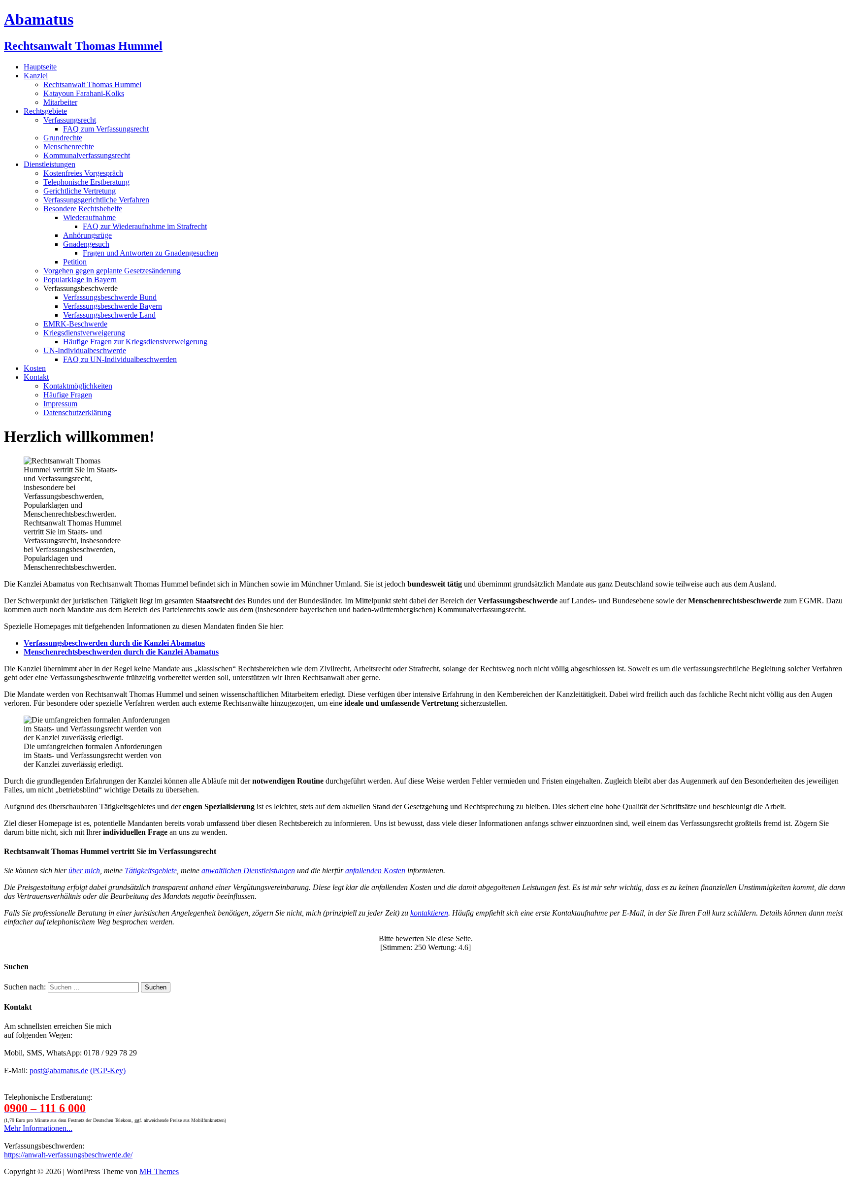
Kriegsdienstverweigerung (84, 333)
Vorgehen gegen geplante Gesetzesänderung (112, 270)
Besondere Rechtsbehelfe (82, 208)
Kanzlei (36, 75)
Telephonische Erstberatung (86, 182)
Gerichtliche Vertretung (79, 191)
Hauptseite (40, 67)
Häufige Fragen (67, 395)
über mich (84, 870)
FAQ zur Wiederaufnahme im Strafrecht (145, 226)
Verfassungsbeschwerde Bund (110, 297)
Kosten (35, 368)
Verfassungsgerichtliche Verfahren (96, 200)
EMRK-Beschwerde (75, 324)
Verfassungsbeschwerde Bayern (112, 306)
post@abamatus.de (59, 1070)
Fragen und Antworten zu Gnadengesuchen (150, 253)
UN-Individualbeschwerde (84, 350)
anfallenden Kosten (375, 870)
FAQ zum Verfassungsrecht (106, 129)
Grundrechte (62, 137)
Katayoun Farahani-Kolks (83, 93)
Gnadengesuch (86, 244)
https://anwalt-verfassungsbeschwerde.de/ (68, 1155)
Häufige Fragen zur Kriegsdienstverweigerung (135, 341)
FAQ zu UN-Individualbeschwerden (120, 359)
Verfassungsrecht (69, 120)
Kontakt (36, 377)
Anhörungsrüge (87, 235)
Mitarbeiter (60, 102)
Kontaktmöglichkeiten (77, 386)
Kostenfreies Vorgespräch (83, 173)
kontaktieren (429, 913)
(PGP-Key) (108, 1070)
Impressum (60, 403)
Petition (75, 262)
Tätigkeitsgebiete (151, 870)
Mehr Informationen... (38, 1128)
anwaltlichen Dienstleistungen (248, 870)
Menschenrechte (68, 146)
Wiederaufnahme (89, 217)
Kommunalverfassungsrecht (86, 155)
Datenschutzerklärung (77, 412)
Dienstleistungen (49, 164)
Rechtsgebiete (45, 111)
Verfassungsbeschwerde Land (109, 315)
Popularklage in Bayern (80, 279)
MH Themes (159, 1171)
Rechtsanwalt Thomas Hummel (92, 84)
